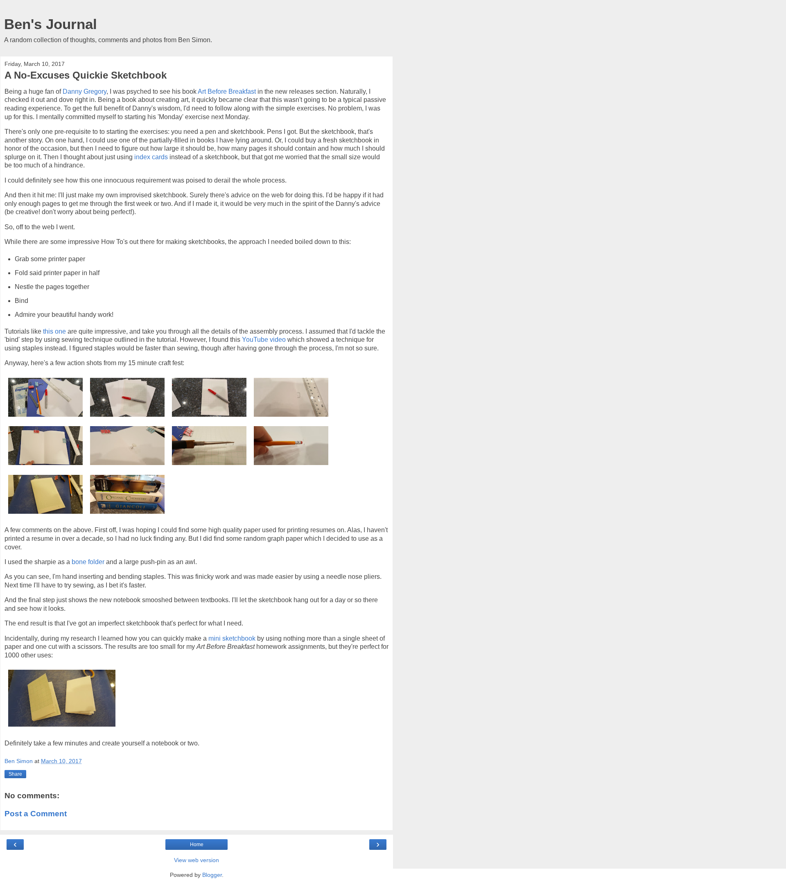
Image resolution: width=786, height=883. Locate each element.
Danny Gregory (84, 91)
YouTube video (264, 339)
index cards (151, 157)
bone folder (88, 561)
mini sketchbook (231, 638)
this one (54, 331)
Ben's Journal (50, 24)
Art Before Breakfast (227, 91)
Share (15, 774)
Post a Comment (36, 813)
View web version (196, 860)
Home (196, 844)
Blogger (212, 875)
